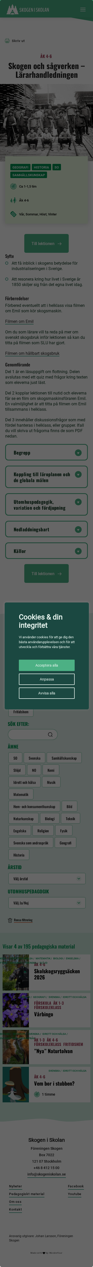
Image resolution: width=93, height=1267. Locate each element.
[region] (46, 633)
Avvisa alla (46, 693)
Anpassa (47, 679)
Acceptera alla (46, 665)
